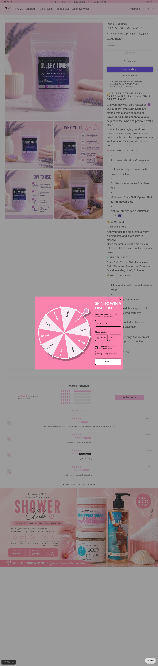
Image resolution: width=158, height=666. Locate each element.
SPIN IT (108, 362)
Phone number (101, 332)
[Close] (120, 299)
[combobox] (101, 338)
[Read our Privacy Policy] (119, 352)
